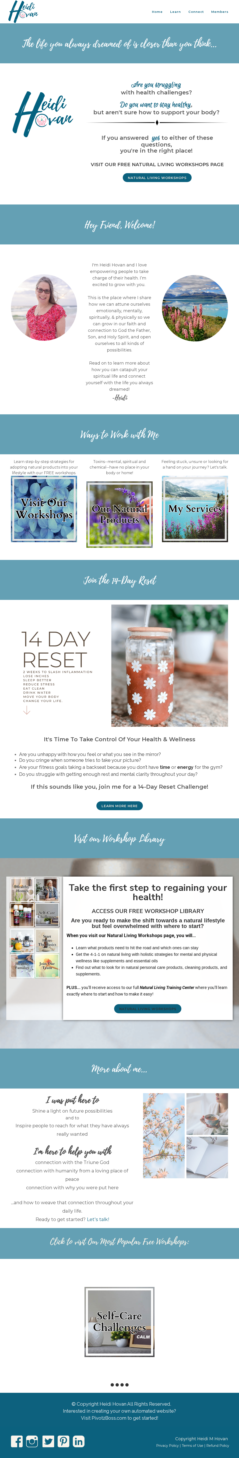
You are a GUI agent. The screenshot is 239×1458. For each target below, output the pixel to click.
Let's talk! (98, 1219)
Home (157, 12)
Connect (196, 12)
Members (219, 12)
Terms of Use (192, 1446)
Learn (175, 12)
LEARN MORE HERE (120, 806)
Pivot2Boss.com (109, 1418)
